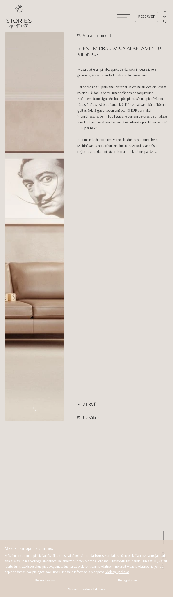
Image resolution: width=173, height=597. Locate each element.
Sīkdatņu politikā (117, 571)
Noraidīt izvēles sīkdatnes (86, 589)
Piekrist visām (45, 580)
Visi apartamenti (97, 35)
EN (164, 16)
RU (164, 21)
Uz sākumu (93, 417)
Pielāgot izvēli (128, 580)
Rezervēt (146, 17)
